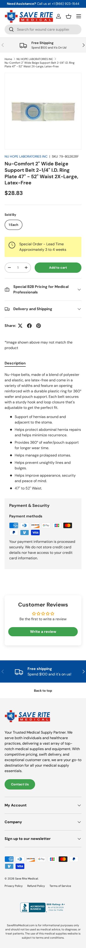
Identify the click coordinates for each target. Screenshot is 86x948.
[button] (69, 16)
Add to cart (58, 267)
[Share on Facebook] (29, 325)
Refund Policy (36, 886)
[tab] (15, 363)
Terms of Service (60, 886)
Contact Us (20, 784)
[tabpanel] (43, 431)
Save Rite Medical (26, 878)
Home (8, 59)
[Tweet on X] (20, 325)
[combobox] (43, 29)
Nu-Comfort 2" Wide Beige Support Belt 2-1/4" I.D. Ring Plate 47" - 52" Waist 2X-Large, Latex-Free (40, 64)
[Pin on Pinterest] (38, 325)
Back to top (43, 690)
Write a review (43, 631)
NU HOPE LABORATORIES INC (35, 59)
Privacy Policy (14, 886)
